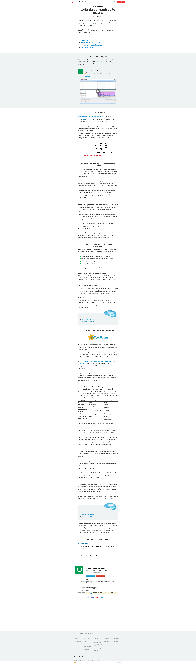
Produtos (87, 1)
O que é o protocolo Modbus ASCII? (88, 516)
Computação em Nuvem (97, 647)
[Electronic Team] (98, 6)
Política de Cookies (116, 641)
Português (119, 656)
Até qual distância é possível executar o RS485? (91, 42)
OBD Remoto (96, 650)
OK (119, 662)
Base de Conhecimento (107, 638)
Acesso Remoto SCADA (97, 648)
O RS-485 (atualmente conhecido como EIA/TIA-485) (90, 116)
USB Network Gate (87, 638)
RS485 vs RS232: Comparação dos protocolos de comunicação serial (96, 49)
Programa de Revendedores (78, 641)
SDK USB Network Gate (97, 638)
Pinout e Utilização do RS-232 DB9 (88, 321)
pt (114, 1)
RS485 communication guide (89, 633)
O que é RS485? (84, 40)
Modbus (80, 352)
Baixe (88, 76)
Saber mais (90, 593)
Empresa (93, 1)
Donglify (85, 641)
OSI (84, 119)
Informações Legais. (96, 660)
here (88, 662)
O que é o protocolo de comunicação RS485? (90, 43)
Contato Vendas (121, 1)
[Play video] (98, 91)
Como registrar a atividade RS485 (88, 319)
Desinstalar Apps (106, 641)
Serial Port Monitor (86, 647)
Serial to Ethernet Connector (88, 646)
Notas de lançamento (100, 584)
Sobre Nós (100, 1)
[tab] (98, 543)
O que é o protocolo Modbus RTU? (88, 514)
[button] (98, 543)
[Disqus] (98, 617)
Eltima (75, 633)
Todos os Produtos (86, 649)
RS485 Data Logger (100, 61)
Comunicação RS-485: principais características (91, 45)
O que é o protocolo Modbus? (87, 47)
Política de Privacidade (117, 638)
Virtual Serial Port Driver (87, 644)
